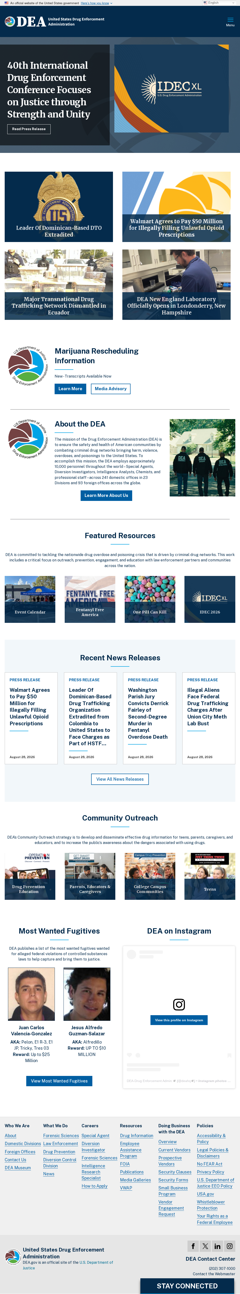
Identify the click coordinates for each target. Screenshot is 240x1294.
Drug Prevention (59, 1151)
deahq (186, 1081)
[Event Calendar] (30, 599)
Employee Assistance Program (131, 1149)
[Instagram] (229, 1246)
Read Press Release (29, 129)
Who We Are (17, 1125)
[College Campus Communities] (150, 876)
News (48, 1173)
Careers (90, 1125)
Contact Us (15, 1159)
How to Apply (95, 1186)
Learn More (70, 388)
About (10, 1135)
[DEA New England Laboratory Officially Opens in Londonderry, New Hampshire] (176, 285)
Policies (205, 1125)
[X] (205, 1246)
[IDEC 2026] (209, 599)
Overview (167, 1141)
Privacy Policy (210, 1171)
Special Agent (95, 1135)
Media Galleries (135, 1179)
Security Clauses (174, 1171)
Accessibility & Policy (211, 1138)
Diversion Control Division (59, 1162)
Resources (131, 1125)
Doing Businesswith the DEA (174, 1128)
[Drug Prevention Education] (30, 876)
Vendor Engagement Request (171, 1208)
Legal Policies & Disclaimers (213, 1152)
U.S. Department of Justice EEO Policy (215, 1182)
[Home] (68, 21)
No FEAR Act (209, 1164)
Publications (132, 1171)
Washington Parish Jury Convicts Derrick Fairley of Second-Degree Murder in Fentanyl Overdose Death (148, 713)
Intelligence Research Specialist (93, 1171)
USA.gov (205, 1194)
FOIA (125, 1164)
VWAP (126, 1187)
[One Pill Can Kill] (150, 599)
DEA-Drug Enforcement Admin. (150, 1081)
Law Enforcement (60, 1143)
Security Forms (173, 1179)
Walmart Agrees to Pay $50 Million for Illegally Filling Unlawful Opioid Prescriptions (30, 706)
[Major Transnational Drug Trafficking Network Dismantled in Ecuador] (59, 285)
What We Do (55, 1125)
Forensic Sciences (61, 1135)
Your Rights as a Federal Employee (215, 1219)
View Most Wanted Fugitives (59, 1080)
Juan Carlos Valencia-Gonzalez (31, 1031)
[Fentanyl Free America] (90, 599)
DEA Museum (18, 1167)
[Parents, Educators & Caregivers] (90, 876)
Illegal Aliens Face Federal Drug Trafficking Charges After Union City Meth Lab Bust (208, 706)
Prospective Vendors (170, 1160)
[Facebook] (193, 1246)
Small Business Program (173, 1190)
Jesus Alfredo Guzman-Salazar (87, 1031)
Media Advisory (111, 388)
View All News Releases (120, 779)
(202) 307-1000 (222, 1268)
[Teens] (209, 876)
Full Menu (230, 22)
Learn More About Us (106, 495)
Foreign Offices (20, 1151)
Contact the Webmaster (214, 1274)
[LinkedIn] (217, 1246)
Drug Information (136, 1135)
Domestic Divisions (23, 1143)
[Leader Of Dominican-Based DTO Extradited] (59, 207)
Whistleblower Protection (211, 1205)
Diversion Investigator (93, 1146)
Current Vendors (174, 1149)
